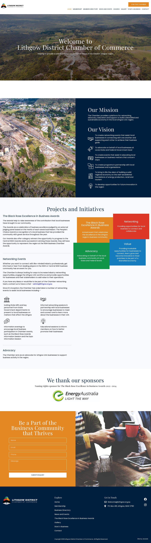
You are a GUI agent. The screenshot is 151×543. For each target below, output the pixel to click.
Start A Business (134, 9)
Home (69, 9)
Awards (116, 9)
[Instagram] (145, 505)
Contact (145, 9)
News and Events (105, 9)
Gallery (124, 9)
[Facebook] (145, 499)
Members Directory (90, 9)
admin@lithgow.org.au (42, 284)
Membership (77, 9)
